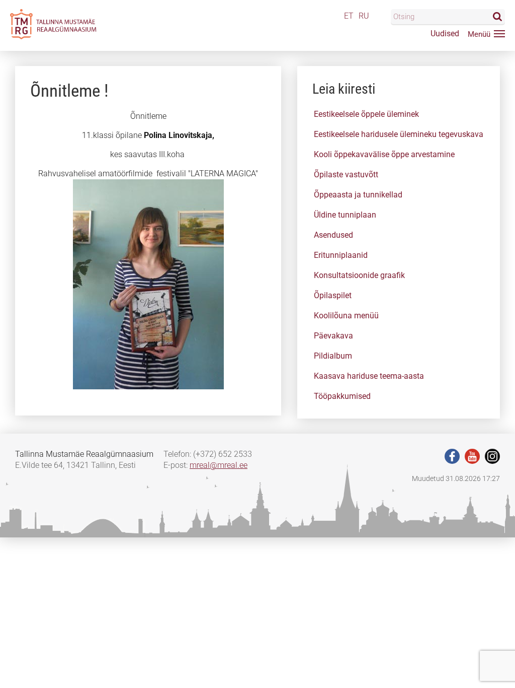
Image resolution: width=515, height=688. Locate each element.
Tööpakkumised (342, 396)
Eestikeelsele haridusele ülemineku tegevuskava (398, 134)
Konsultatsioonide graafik (359, 275)
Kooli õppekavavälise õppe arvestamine (384, 154)
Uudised (445, 33)
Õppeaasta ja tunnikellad (358, 194)
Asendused (333, 235)
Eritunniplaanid (341, 255)
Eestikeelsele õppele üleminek (366, 114)
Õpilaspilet (333, 295)
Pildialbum (333, 356)
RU (364, 16)
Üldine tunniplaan (345, 215)
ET (349, 16)
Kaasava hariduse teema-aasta (369, 376)
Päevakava (333, 335)
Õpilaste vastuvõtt (346, 174)
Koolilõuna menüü (346, 315)
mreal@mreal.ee (218, 465)
